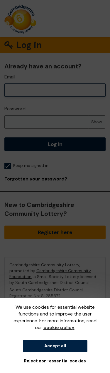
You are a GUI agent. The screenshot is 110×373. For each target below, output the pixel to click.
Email (9, 77)
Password (15, 109)
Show (96, 121)
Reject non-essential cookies (55, 361)
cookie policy (59, 327)
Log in (55, 144)
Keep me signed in (30, 165)
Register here (55, 232)
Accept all (55, 346)
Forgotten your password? (35, 179)
